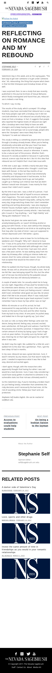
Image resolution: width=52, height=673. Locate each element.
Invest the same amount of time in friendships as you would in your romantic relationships (24, 550)
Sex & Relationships (14, 26)
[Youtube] (42, 2)
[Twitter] (37, 2)
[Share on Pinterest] (48, 66)
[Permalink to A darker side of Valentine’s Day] (26, 503)
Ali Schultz (7, 555)
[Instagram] (32, 2)
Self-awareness (22, 23)
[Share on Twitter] (39, 66)
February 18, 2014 (10, 69)
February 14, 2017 (21, 490)
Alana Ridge (7, 490)
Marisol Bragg (8, 520)
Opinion (7, 23)
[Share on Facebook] (35, 66)
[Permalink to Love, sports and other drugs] (26, 533)
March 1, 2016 (19, 555)
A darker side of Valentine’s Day (19, 487)
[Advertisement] (26, 614)
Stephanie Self (9, 67)
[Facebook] (27, 2)
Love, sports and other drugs (17, 517)
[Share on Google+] (44, 66)
